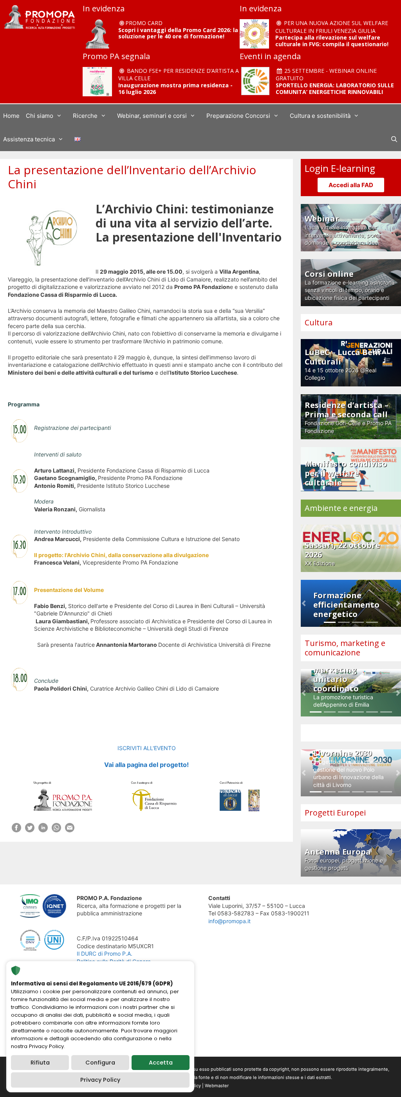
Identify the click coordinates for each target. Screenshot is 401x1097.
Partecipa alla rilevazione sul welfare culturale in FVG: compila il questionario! (331, 41)
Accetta (161, 1062)
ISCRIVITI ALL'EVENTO (146, 748)
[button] (304, 603)
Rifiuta (40, 1062)
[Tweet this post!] (29, 830)
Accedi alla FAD (351, 185)
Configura (100, 1062)
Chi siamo (39, 115)
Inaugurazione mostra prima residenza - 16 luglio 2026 (175, 88)
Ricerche (85, 115)
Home (11, 115)
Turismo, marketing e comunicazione (345, 648)
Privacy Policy (100, 1080)
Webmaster (217, 1085)
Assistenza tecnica (29, 139)
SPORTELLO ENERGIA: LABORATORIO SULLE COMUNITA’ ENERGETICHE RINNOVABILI (335, 88)
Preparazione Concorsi (238, 115)
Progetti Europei (335, 812)
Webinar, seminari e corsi (152, 115)
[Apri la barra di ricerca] (394, 139)
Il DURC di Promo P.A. (104, 953)
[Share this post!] (16, 830)
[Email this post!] (69, 830)
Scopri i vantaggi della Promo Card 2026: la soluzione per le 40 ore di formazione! (178, 33)
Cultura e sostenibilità (320, 115)
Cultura (318, 322)
